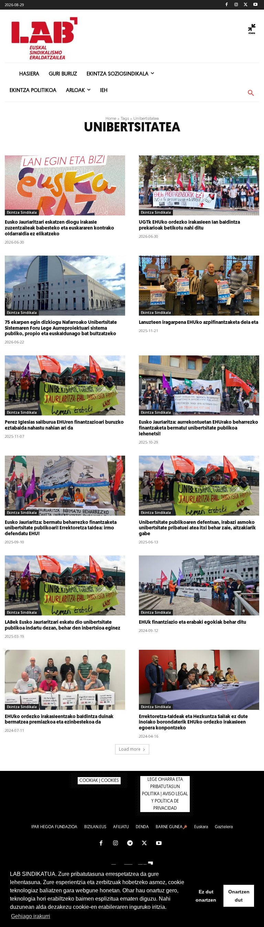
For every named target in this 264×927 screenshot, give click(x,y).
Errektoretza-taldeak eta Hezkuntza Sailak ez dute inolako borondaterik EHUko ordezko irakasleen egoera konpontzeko (193, 722)
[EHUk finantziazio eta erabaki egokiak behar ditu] (199, 585)
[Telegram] (129, 843)
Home (111, 118)
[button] (251, 93)
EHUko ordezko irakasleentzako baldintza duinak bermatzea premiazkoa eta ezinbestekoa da (59, 719)
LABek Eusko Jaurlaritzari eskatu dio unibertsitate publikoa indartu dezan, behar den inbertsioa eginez (62, 625)
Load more (130, 749)
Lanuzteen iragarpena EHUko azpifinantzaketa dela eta (198, 322)
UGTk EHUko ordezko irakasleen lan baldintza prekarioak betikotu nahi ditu (189, 225)
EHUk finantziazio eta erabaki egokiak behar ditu (192, 622)
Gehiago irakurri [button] (30, 916)
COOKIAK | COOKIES (99, 780)
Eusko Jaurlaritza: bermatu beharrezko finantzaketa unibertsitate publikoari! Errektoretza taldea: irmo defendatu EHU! (61, 528)
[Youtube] (255, 5)
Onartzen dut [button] (239, 896)
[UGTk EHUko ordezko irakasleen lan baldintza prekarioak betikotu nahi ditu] (199, 185)
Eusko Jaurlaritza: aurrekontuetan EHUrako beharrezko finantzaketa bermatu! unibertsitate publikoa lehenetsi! (198, 428)
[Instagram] (236, 5)
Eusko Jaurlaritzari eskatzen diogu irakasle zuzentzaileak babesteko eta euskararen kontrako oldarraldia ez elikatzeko (59, 228)
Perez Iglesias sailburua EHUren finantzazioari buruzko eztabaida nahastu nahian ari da (64, 425)
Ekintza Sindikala (22, 212)
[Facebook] (227, 5)
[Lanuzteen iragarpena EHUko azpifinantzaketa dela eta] (199, 286)
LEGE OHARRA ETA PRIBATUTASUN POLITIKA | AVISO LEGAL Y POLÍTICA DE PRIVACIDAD (165, 794)
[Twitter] (246, 5)
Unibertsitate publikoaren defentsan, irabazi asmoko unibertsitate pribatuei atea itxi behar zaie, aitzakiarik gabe (197, 528)
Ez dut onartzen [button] (206, 896)
